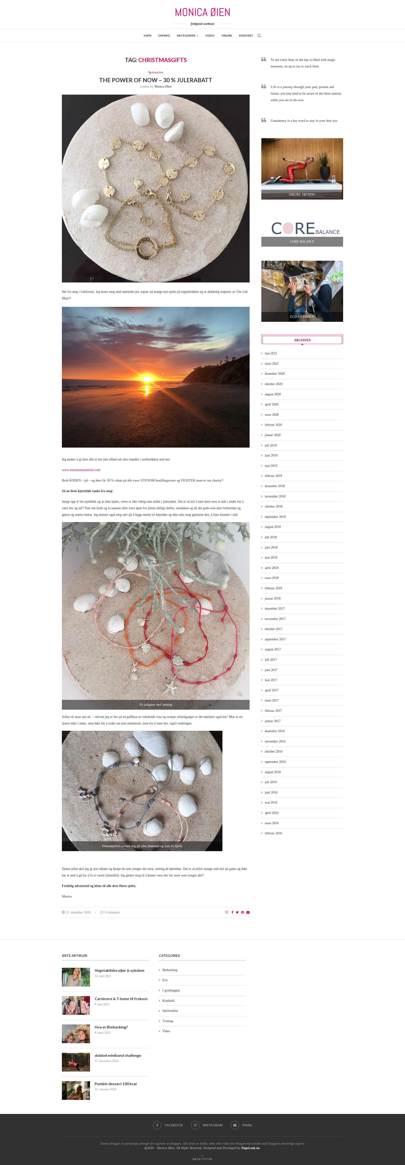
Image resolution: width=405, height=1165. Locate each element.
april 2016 (271, 813)
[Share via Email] (248, 912)
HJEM (147, 35)
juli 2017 (271, 659)
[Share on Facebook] (232, 912)
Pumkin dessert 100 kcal (116, 1083)
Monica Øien (163, 86)
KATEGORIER (186, 35)
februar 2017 (273, 710)
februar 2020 (273, 425)
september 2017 (275, 639)
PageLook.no (250, 1148)
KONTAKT (246, 35)
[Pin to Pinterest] (242, 912)
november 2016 (275, 741)
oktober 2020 (273, 384)
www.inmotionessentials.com (81, 470)
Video (166, 1031)
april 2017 (271, 690)
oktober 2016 (273, 751)
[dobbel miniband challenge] (76, 1062)
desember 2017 (275, 608)
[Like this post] (226, 912)
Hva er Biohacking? (111, 1027)
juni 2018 (271, 547)
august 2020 (273, 394)
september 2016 (275, 762)
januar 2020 (273, 435)
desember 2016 (275, 731)
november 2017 (275, 619)
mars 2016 (272, 823)
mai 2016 (271, 802)
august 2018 (273, 527)
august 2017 (273, 649)
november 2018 (275, 496)
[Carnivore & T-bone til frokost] (76, 1005)
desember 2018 (275, 486)
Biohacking (169, 970)
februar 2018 (273, 588)
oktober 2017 (273, 629)
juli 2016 (271, 782)
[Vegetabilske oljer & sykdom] (76, 977)
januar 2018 (273, 598)
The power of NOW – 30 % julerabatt (155, 80)
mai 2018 (271, 557)
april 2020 (271, 404)
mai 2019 (271, 465)
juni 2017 (271, 670)
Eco (165, 980)
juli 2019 (271, 445)
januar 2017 (273, 721)
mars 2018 (272, 578)
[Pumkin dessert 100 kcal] (76, 1090)
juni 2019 (271, 455)
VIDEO (209, 35)
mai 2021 (271, 353)
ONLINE (226, 35)
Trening (167, 1021)
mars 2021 (272, 363)
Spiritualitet (155, 72)
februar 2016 (273, 833)
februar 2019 (273, 476)
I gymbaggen (171, 990)
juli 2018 (271, 537)
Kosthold (168, 1000)
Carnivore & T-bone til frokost (121, 998)
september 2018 (275, 517)
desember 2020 (275, 373)
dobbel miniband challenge (118, 1055)
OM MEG (164, 35)
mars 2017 (272, 700)
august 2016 (273, 772)
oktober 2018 (273, 506)
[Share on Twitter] (237, 912)
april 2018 (271, 568)
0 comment (112, 912)
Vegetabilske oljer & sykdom (119, 970)
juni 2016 (271, 792)
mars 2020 (272, 414)
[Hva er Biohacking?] (76, 1033)
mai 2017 (271, 680)
